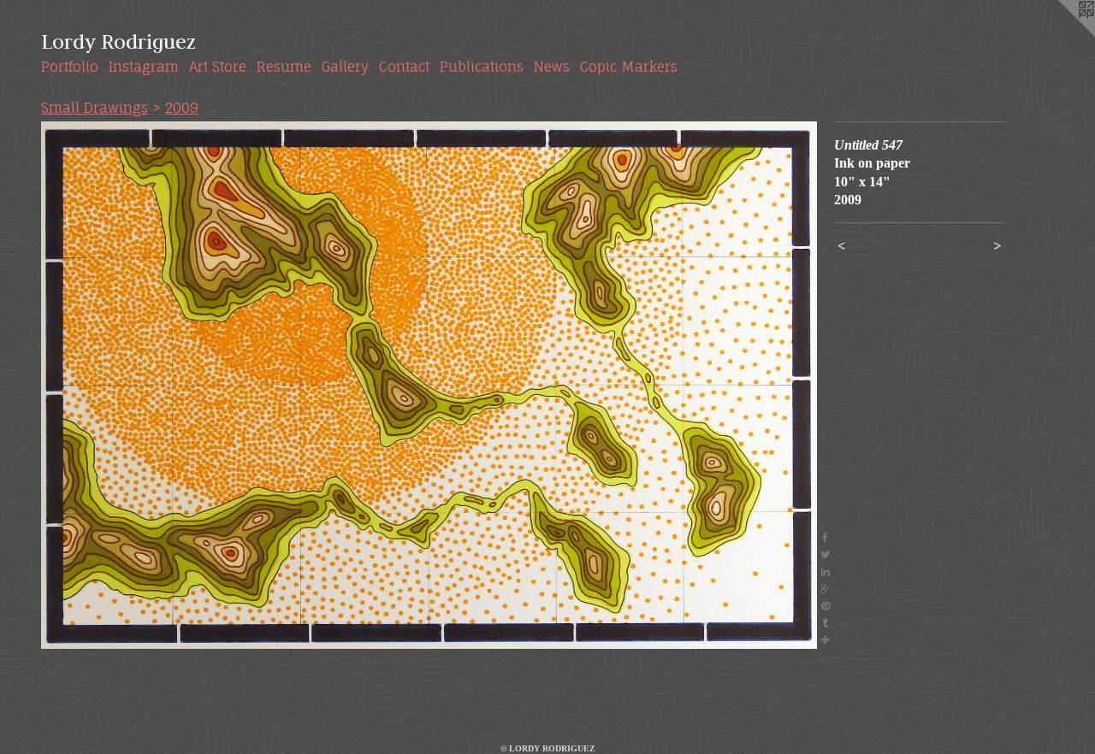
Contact (404, 66)
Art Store (217, 66)
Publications (482, 66)
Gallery (345, 66)
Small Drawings (94, 107)
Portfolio (69, 66)
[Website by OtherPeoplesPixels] (1061, 34)
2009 (181, 107)
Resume (284, 66)
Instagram (144, 66)
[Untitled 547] (429, 385)
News (552, 66)
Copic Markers (629, 66)
